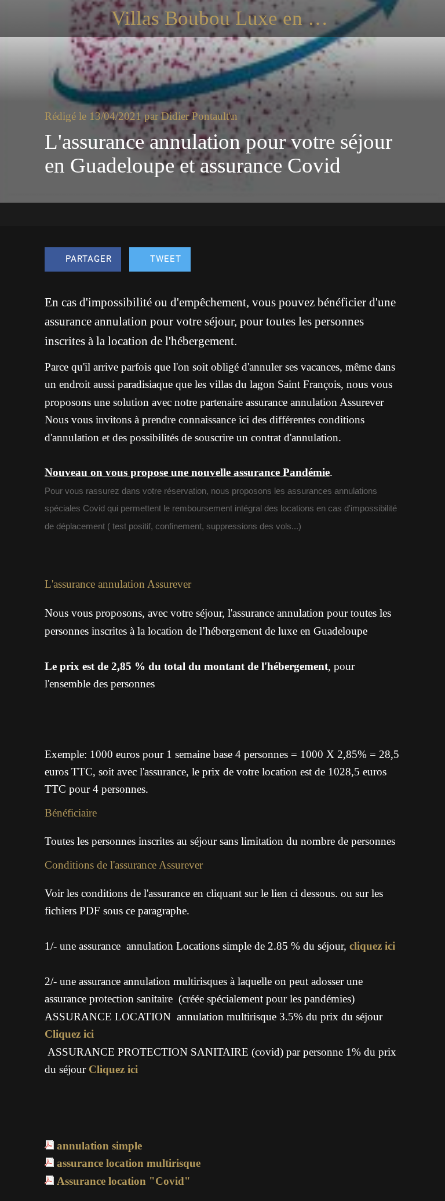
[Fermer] (18, 18)
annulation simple (99, 1146)
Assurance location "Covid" (124, 1181)
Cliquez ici (69, 1034)
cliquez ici (372, 946)
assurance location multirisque (128, 1163)
